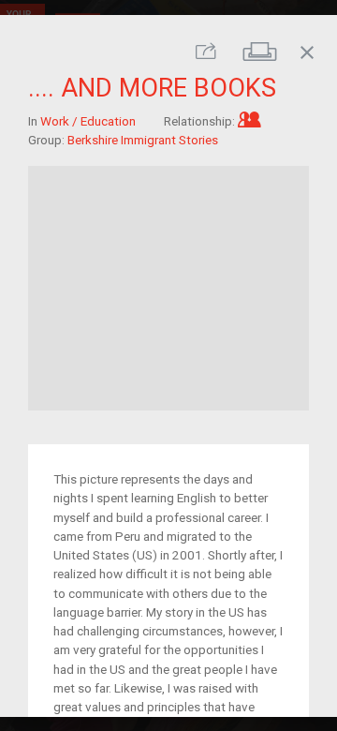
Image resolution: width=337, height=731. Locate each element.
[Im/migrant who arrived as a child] (249, 119)
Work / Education (88, 119)
